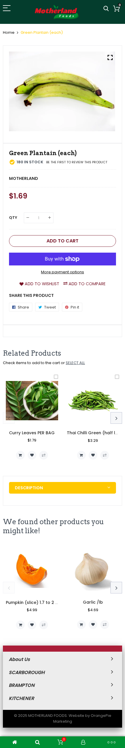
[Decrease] (27, 218)
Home (9, 32)
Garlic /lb (93, 602)
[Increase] (49, 218)
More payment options (62, 272)
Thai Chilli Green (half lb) (93, 433)
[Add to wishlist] (32, 455)
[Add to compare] (43, 455)
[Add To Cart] (20, 455)
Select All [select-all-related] (75, 363)
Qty (13, 217)
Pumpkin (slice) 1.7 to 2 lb (32, 602)
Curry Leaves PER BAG (32, 433)
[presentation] (9, 418)
